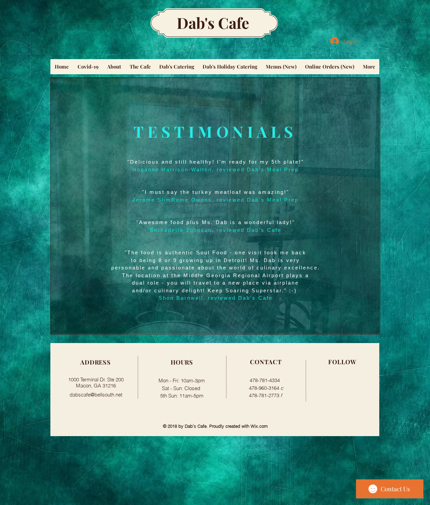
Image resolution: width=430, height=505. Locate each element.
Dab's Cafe (213, 22)
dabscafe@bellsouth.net (96, 394)
